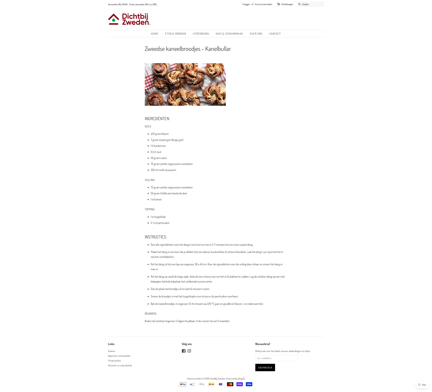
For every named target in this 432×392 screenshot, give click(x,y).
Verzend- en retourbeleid (120, 365)
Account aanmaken (263, 4)
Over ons (256, 33)
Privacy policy (114, 360)
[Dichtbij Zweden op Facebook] (184, 351)
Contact (275, 33)
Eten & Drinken (175, 33)
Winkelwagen (287, 4)
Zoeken (111, 350)
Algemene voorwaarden (119, 355)
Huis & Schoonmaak (229, 33)
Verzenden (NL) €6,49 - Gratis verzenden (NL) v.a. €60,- (133, 4)
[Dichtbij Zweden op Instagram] (189, 351)
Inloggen (246, 4)
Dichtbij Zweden (217, 378)
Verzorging (201, 33)
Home (154, 33)
